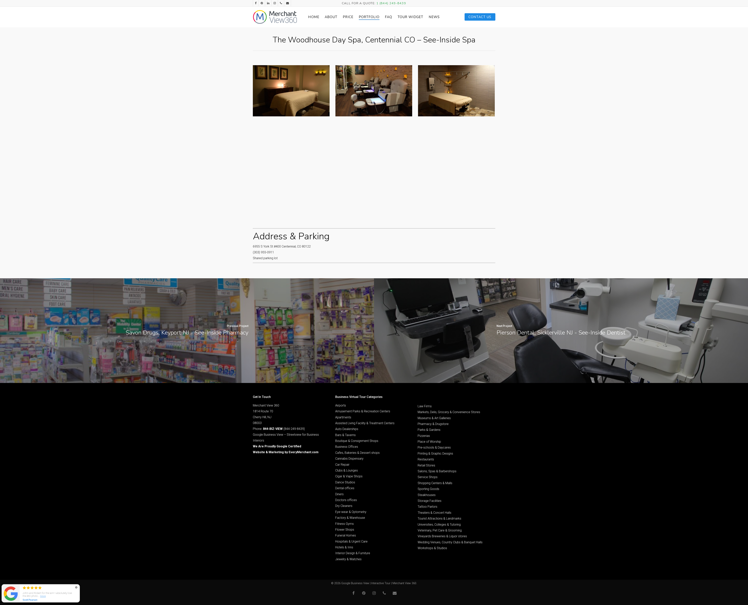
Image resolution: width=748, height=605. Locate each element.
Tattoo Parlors (427, 506)
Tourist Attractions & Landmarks (439, 518)
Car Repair (342, 464)
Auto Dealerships (346, 429)
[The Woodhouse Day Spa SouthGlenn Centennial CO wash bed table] (456, 90)
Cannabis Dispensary (349, 458)
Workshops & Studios (432, 548)
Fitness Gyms (344, 524)
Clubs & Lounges (346, 470)
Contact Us (479, 17)
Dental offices (344, 488)
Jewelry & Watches (348, 559)
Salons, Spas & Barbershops (437, 471)
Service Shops (428, 477)
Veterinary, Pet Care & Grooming (440, 530)
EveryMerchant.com (303, 452)
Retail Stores (426, 465)
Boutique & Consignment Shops (356, 441)
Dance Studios (345, 482)
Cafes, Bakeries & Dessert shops (357, 453)
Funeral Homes (345, 535)
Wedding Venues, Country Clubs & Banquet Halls (450, 542)
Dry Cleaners (343, 506)
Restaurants (426, 459)
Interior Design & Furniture (352, 553)
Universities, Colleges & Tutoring (439, 524)
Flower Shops (344, 529)
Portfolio (369, 17)
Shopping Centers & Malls (435, 483)
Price (348, 17)
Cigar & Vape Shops (349, 476)
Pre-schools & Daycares (434, 447)
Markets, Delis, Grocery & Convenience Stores (449, 412)
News (434, 17)
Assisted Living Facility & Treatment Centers (364, 423)
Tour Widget (410, 17)
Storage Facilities (429, 501)
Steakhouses (427, 495)
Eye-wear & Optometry (350, 512)
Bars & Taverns (345, 435)
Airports (340, 405)
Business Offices (346, 447)
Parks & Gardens (429, 430)
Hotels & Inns (344, 547)
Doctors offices (346, 500)
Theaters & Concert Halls (434, 513)
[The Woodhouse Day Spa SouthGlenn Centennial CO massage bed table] (291, 90)
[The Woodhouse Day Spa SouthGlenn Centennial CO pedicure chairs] (373, 90)
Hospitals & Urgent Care (351, 541)
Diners (339, 494)
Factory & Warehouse (350, 518)
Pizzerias (424, 436)
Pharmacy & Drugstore (433, 424)
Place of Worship (429, 441)
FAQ (388, 17)
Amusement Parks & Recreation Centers (362, 411)
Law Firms (425, 406)
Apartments (343, 417)
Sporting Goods (428, 489)
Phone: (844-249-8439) (279, 429)
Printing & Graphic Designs (435, 453)
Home (313, 17)
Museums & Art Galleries (434, 418)
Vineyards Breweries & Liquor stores (442, 536)
